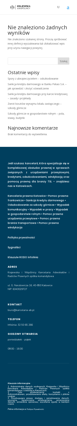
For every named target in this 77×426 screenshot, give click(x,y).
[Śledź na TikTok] (46, 371)
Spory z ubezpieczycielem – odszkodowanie (33, 78)
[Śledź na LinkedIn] (31, 371)
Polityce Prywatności (35, 409)
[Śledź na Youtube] (38, 371)
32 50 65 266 (25, 325)
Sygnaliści (14, 247)
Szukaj (63, 61)
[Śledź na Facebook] (24, 371)
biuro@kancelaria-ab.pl (21, 310)
